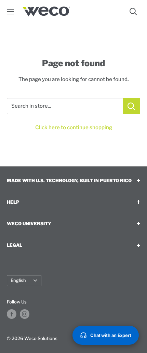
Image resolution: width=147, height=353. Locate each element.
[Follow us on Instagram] (24, 314)
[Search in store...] (131, 106)
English (18, 280)
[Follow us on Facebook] (11, 314)
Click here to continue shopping (73, 127)
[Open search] (133, 11)
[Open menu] (10, 11)
